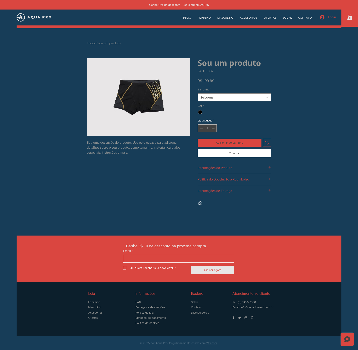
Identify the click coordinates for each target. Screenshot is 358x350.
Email (128, 251)
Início (91, 43)
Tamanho (204, 89)
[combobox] (234, 97)
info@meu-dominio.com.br (257, 307)
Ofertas (93, 317)
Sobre (195, 302)
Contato (196, 307)
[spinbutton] (207, 128)
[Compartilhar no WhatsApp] (200, 203)
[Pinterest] (252, 318)
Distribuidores (200, 312)
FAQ (138, 302)
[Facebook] (233, 318)
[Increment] (213, 128)
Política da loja (144, 312)
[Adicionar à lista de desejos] (267, 143)
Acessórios (95, 312)
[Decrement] (200, 128)
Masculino (94, 307)
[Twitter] (240, 318)
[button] (349, 17)
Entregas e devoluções (150, 307)
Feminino (94, 302)
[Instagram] (246, 318)
